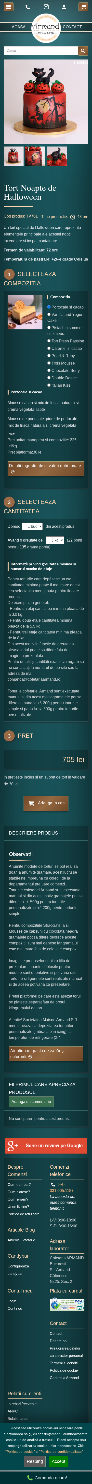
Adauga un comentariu (31, 1102)
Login (12, 1301)
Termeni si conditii (64, 1363)
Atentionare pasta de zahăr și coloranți (37, 1054)
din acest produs (59, 526)
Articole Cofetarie (21, 1240)
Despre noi (58, 1341)
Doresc (14, 526)
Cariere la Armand (64, 1378)
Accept (58, 1461)
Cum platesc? (19, 1192)
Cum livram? (18, 1199)
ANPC (13, 1411)
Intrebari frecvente (22, 1404)
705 (68, 759)
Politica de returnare (23, 1214)
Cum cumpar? (19, 1184)
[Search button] (83, 51)
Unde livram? (18, 1207)
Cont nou (15, 1308)
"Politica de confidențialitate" (61, 1452)
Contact (72, 27)
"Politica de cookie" (20, 1452)
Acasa (19, 27)
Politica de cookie (64, 1370)
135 (23, 547)
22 (70, 540)
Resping (35, 1461)
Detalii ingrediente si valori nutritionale (45, 466)
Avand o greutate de (25, 540)
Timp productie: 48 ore (64, 217)
